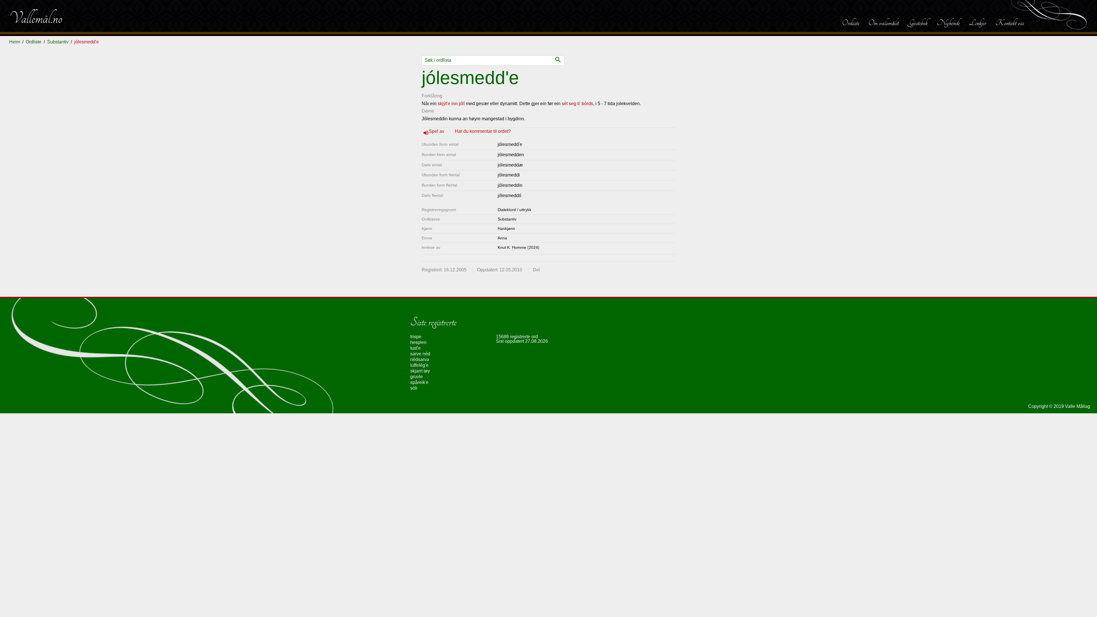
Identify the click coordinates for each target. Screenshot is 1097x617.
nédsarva (419, 359)
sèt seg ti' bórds (577, 103)
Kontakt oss (1009, 22)
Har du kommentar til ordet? (483, 131)
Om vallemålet (883, 22)
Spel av (437, 131)
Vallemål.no (35, 18)
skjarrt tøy (420, 370)
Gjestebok (918, 22)
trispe (415, 336)
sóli (413, 388)
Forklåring (432, 95)
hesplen (418, 342)
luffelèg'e (419, 365)
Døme (428, 111)
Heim (14, 41)
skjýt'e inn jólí (451, 103)
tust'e (415, 348)
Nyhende (948, 22)
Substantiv (58, 41)
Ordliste (850, 22)
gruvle (416, 376)
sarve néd (420, 353)
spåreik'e (419, 382)
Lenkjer (977, 22)
